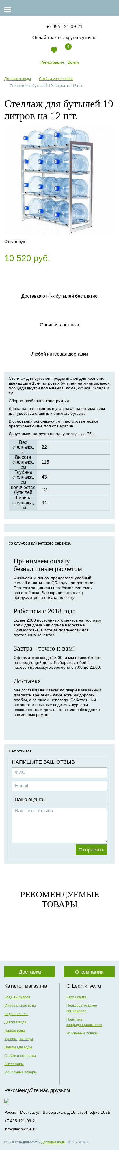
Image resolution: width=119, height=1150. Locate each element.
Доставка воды (53, 1142)
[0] (63, 52)
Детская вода (15, 1022)
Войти (73, 62)
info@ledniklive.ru (20, 1129)
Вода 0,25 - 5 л (16, 1014)
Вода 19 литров (17, 997)
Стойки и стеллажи (20, 1056)
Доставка (30, 972)
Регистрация (52, 62)
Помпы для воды (18, 1047)
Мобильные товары (20, 1072)
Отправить (91, 850)
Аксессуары (14, 1064)
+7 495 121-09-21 (64, 26)
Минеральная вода (20, 1006)
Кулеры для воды (18, 1039)
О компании (89, 972)
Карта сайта (76, 997)
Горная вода (14, 1031)
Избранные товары (82, 1033)
